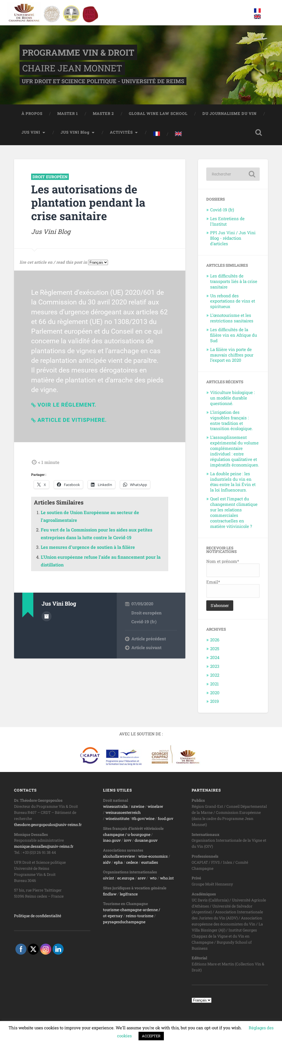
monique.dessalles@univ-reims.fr (44, 846)
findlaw (109, 894)
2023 (214, 666)
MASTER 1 (67, 113)
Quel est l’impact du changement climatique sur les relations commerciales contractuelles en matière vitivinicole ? (233, 512)
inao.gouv (112, 840)
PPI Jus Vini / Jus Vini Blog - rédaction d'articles (233, 238)
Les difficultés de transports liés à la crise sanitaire (233, 281)
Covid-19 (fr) (143, 621)
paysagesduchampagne (124, 921)
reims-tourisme (139, 915)
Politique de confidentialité (37, 915)
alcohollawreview (119, 856)
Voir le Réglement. (66, 404)
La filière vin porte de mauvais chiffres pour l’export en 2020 (231, 355)
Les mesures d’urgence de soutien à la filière (88, 547)
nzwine (137, 806)
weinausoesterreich (123, 812)
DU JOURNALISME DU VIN (229, 113)
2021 (214, 684)
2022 (214, 675)
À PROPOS (31, 113)
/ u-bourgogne (137, 834)
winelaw (155, 806)
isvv (127, 840)
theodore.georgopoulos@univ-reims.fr (48, 824)
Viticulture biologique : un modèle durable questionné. (232, 398)
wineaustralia (115, 806)
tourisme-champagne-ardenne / (131, 909)
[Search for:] (232, 174)
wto (153, 878)
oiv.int (108, 878)
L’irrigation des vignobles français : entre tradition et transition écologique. (231, 420)
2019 (214, 701)
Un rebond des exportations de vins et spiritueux (232, 301)
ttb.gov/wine (143, 818)
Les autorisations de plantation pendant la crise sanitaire (88, 202)
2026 (214, 639)
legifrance (129, 894)
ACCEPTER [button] (151, 1035)
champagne (113, 834)
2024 (214, 657)
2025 (214, 648)
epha (118, 862)
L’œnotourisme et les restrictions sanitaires (231, 317)
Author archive (46, 616)
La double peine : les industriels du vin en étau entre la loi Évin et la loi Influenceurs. (233, 482)
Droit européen (49, 176)
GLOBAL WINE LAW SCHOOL (158, 113)
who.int (167, 878)
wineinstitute (117, 818)
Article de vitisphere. (72, 420)
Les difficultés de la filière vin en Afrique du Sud (233, 335)
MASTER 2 (103, 113)
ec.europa (125, 878)
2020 (214, 692)
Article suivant (146, 647)
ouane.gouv (147, 840)
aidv (107, 862)
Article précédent (148, 638)
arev (142, 878)
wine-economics (153, 856)
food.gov (165, 818)
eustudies (149, 862)
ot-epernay (113, 915)
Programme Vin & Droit (78, 52)
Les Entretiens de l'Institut (227, 221)
